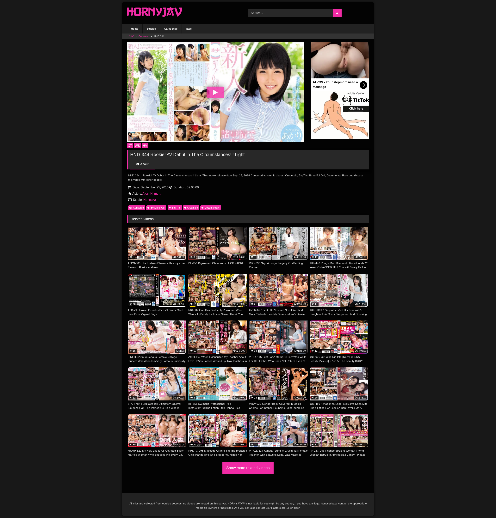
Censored (144, 36)
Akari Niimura (151, 193)
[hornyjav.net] (155, 13)
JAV (131, 36)
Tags (189, 28)
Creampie (192, 207)
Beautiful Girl (158, 207)
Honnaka (149, 199)
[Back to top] (484, 506)
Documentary (212, 207)
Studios (151, 28)
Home (134, 28)
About (144, 164)
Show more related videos (248, 468)
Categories (170, 28)
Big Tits (176, 207)
